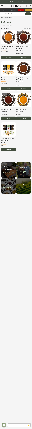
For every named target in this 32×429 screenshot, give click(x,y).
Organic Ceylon (6, 109)
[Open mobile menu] (2, 6)
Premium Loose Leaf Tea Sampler (7, 139)
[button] (4, 425)
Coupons (21, 10)
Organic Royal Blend (7, 46)
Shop (6, 17)
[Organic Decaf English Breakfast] (23, 37)
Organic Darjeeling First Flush (22, 79)
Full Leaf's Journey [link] (23, 172)
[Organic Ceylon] (8, 100)
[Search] (26, 6)
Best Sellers (4, 10)
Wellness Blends (12, 10)
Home (2, 17)
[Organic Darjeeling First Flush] (23, 68)
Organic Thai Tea (21, 109)
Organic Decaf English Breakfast (23, 47)
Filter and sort (6, 28)
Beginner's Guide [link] (8, 172)
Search (28, 13)
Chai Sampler (5, 78)
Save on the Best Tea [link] (8, 188)
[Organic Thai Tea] (23, 100)
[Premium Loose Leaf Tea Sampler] (8, 129)
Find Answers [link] (23, 188)
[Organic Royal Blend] (8, 37)
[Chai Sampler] (8, 68)
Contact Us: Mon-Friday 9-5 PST (16, 1)
